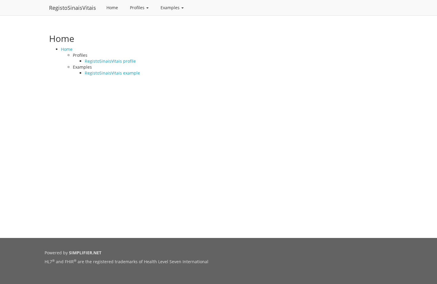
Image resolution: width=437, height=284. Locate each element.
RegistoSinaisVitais (72, 7)
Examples (171, 7)
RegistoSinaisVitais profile (110, 61)
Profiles (138, 7)
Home (112, 7)
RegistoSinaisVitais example (112, 73)
